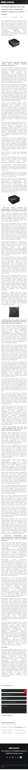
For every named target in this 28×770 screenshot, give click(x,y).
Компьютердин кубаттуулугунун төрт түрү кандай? (21, 727)
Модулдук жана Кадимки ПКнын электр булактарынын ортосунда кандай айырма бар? (12, 727)
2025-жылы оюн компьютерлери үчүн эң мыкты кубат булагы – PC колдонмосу (8, 732)
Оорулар (3, 723)
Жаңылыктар (9, 723)
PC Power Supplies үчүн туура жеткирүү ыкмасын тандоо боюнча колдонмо (8, 730)
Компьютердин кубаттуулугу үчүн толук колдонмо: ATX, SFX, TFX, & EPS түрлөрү (21, 730)
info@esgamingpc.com (20, 751)
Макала (14, 723)
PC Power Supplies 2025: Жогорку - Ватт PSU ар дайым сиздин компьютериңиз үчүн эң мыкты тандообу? (21, 732)
